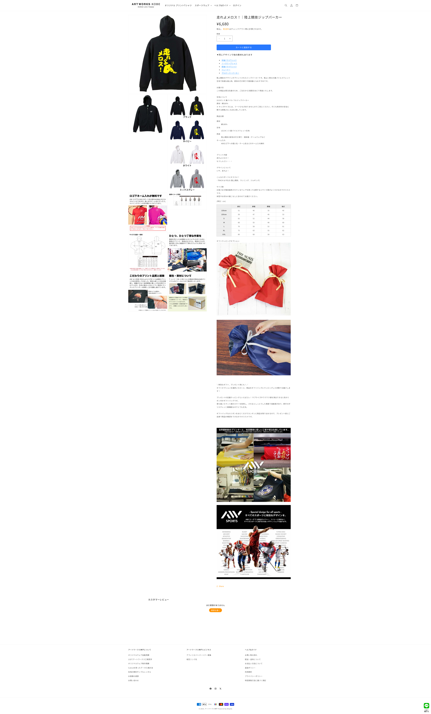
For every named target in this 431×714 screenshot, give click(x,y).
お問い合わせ (133, 680)
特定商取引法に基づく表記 (255, 680)
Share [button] (221, 586)
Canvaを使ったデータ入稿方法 (140, 667)
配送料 (226, 29)
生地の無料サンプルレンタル (139, 672)
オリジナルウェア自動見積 (138, 655)
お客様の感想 (133, 676)
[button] (203, 5)
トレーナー (226, 70)
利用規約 (248, 672)
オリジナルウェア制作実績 (138, 663)
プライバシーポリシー (254, 676)
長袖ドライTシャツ (229, 66)
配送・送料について (253, 659)
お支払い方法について (254, 663)
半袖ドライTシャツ (229, 60)
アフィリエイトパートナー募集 (199, 655)
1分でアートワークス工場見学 (140, 659)
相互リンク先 (192, 659)
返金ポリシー (250, 667)
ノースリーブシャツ (229, 63)
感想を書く (215, 610)
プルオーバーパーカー (230, 73)
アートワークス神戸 (211, 709)
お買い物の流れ (251, 655)
